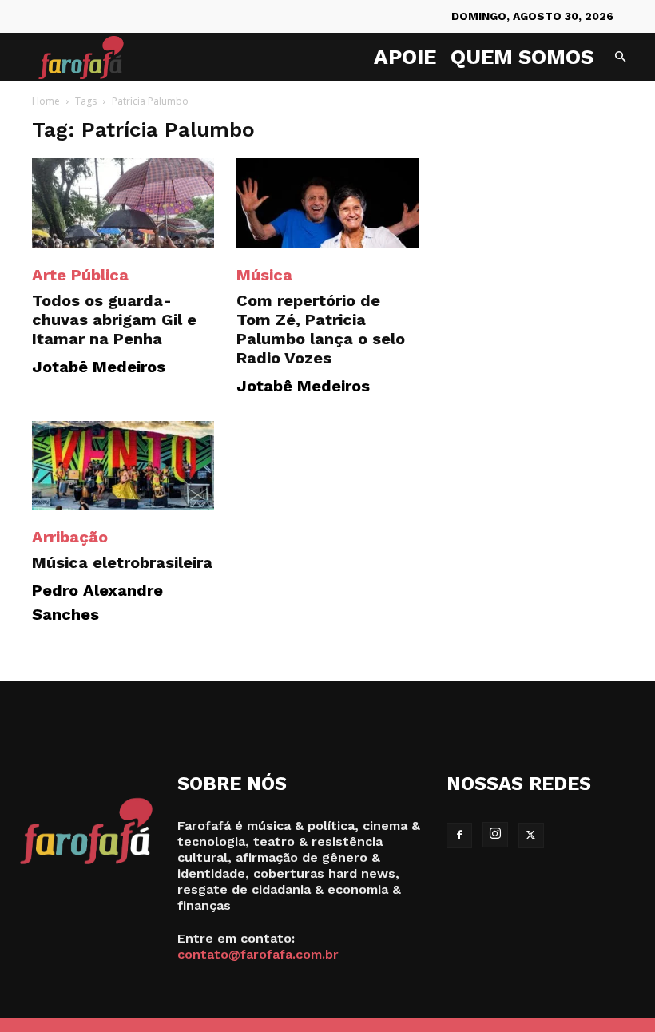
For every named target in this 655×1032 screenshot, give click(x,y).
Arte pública (80, 274)
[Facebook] (459, 835)
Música (264, 274)
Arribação (70, 536)
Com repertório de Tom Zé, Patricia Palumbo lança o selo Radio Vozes (320, 329)
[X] (531, 835)
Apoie (405, 57)
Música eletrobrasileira (122, 562)
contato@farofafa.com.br (258, 954)
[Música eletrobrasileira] (123, 466)
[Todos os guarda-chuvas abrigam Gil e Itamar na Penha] (123, 203)
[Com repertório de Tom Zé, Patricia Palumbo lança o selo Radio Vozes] (327, 203)
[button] (620, 57)
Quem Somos (522, 57)
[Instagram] (495, 834)
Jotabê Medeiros (98, 366)
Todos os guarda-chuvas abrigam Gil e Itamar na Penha (114, 319)
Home (46, 101)
